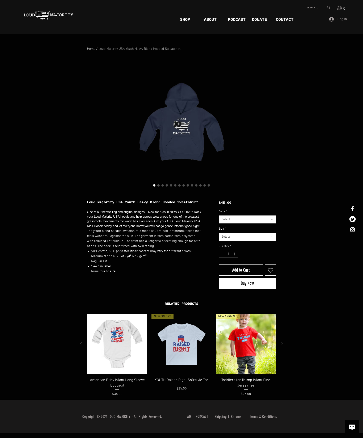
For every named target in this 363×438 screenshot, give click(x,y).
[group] (181, 355)
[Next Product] (281, 343)
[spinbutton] (228, 254)
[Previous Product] (81, 343)
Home (91, 49)
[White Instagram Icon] (352, 229)
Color (223, 211)
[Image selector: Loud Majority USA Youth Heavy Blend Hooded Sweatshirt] (154, 185)
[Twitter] (352, 219)
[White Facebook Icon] (352, 208)
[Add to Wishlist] (270, 270)
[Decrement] (222, 254)
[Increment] (234, 254)
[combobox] (247, 219)
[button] (342, 7)
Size (222, 229)
